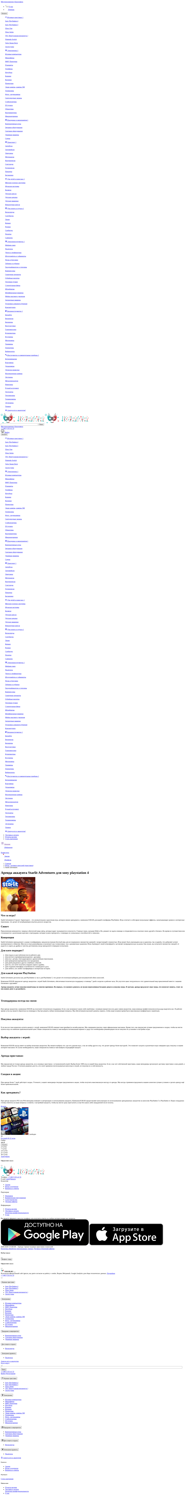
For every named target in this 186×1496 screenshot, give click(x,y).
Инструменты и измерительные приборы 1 (23, 355)
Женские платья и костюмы (15, 183)
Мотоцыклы (9, 157)
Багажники (9, 175)
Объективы (9, 109)
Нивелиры (9, 384)
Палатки (8, 234)
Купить (3, 1106)
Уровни (8, 406)
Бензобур (8, 315)
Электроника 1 (12, 50)
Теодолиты (9, 392)
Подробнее (111, 1273)
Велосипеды (9, 212)
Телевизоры (9, 91)
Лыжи (7, 219)
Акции (7, 1185)
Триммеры (9, 344)
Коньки (8, 223)
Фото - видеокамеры (12, 94)
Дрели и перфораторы (13, 252)
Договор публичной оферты (44, 1249)
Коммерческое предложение (15, 1198)
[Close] (2, 1165)
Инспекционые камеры (13, 373)
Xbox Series (9, 32)
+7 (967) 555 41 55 (14, 1177)
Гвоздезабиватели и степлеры (16, 267)
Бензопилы (9, 318)
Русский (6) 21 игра (8, 1138)
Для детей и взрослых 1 (16, 179)
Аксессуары (9, 47)
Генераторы (9, 348)
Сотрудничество (11, 1200)
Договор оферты (11, 1202)
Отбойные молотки (12, 278)
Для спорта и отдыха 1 (15, 208)
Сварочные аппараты (13, 274)
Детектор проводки (12, 370)
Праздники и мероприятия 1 (17, 120)
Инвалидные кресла (12, 205)
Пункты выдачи (11, 837)
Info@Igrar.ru (11, 1179)
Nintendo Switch (11, 39)
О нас (7, 1215)
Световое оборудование (14, 131)
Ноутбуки (8, 72)
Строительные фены (12, 285)
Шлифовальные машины (14, 293)
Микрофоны (9, 58)
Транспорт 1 (11, 142)
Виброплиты (10, 351)
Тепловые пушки (11, 282)
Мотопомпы (9, 340)
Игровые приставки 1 (15, 17)
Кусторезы (9, 337)
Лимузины (9, 153)
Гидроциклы (9, 168)
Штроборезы (10, 289)
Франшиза (9, 1196)
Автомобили (10, 150)
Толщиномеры (10, 399)
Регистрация (10, 1373)
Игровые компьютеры (13, 54)
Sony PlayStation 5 (11, 25)
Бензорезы (9, 322)
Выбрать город (6, 1259)
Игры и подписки (11, 1186)
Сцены (7, 138)
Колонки (8, 80)
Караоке (8, 76)
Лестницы (9, 377)
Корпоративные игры (13, 124)
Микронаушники (11, 116)
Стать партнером (11, 839)
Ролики (8, 227)
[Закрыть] (2, 1365)
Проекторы (9, 83)
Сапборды (9, 230)
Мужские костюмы (12, 186)
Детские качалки (11, 197)
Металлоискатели (11, 381)
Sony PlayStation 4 (11, 21)
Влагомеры (9, 363)
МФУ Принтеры (11, 61)
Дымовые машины (12, 135)
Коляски (8, 190)
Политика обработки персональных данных (17, 1249)
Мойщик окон (10, 245)
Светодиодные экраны (13, 98)
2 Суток (4, 1145)
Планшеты (9, 65)
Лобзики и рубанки (12, 263)
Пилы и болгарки (11, 260)
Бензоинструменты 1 (15, 311)
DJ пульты (9, 105)
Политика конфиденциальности (17, 1213)
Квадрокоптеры (11, 113)
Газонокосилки (10, 329)
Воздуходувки (10, 326)
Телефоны (9, 69)
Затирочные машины (13, 300)
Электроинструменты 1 (16, 242)
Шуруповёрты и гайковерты (15, 256)
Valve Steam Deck (11, 43)
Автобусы (8, 146)
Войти (3, 1373)
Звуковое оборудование (13, 127)
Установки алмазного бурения (16, 304)
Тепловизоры (10, 395)
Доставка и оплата (12, 835)
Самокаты (9, 238)
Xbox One (8, 28)
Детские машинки (12, 201)
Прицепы (8, 171)
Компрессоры (10, 271)
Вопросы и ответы (12, 1188)
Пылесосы (9, 249)
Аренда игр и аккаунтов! (16, 410)
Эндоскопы (9, 403)
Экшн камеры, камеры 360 (15, 87)
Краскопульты (10, 307)
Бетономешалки (11, 359)
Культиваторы (10, 333)
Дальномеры (9, 366)
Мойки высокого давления (15, 296)
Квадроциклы (10, 161)
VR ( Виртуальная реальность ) (16, 36)
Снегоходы (9, 164)
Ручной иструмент (12, 388)
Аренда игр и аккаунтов (12, 1458)
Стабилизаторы (11, 102)
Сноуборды (9, 216)
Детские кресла (10, 194)
